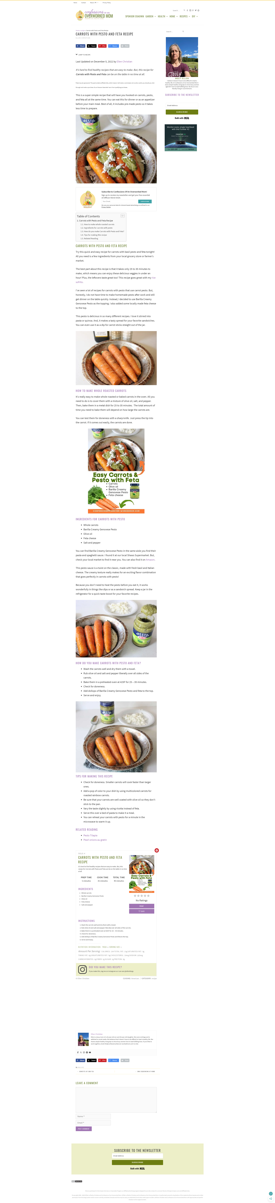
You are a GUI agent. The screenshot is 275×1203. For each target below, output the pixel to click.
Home (75, 3)
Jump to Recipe (84, 55)
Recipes (184, 16)
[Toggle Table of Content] (121, 216)
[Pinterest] (87, 1052)
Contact (83, 3)
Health (161, 16)
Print (142, 906)
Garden (149, 16)
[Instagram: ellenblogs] (83, 969)
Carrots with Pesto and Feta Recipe (96, 220)
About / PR (93, 3)
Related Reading (91, 238)
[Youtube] (90, 1052)
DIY (193, 16)
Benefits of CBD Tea (86, 1071)
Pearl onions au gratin (95, 839)
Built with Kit (182, 118)
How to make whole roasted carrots (99, 224)
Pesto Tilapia (90, 835)
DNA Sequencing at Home (146, 1071)
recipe (83, 30)
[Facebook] (78, 1052)
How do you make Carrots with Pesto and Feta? (104, 231)
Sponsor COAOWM (134, 16)
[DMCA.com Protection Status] (76, 1182)
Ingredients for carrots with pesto (98, 227)
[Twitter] (81, 1052)
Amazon (150, 559)
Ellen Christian (124, 61)
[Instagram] (84, 1052)
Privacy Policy (107, 3)
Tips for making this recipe (95, 235)
